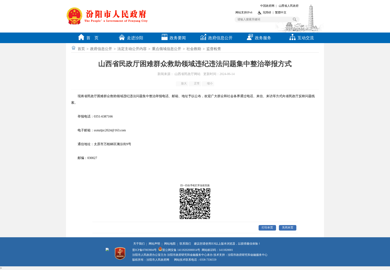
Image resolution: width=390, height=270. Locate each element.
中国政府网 (267, 5)
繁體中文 (280, 12)
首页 (81, 49)
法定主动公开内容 (132, 49)
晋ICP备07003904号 (144, 249)
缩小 (210, 83)
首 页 (92, 38)
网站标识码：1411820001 (217, 249)
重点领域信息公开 (166, 49)
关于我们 (139, 243)
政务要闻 (178, 38)
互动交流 (306, 38)
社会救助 (193, 49)
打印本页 (267, 227)
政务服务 (263, 38)
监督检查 (213, 49)
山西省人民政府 (289, 5)
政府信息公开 (220, 38)
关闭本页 (287, 227)
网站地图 (170, 243)
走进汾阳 (135, 38)
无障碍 (267, 12)
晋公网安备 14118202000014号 (181, 249)
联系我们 (185, 243)
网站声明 (154, 243)
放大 (184, 83)
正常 (197, 83)
